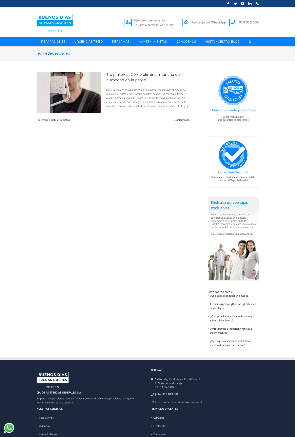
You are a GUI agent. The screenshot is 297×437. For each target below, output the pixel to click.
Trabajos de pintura (60, 119)
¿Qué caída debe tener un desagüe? (230, 295)
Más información (181, 119)
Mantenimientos (48, 434)
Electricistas (159, 426)
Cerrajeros (158, 417)
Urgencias (44, 426)
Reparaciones (46, 417)
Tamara (44, 119)
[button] (250, 41)
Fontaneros (159, 434)
